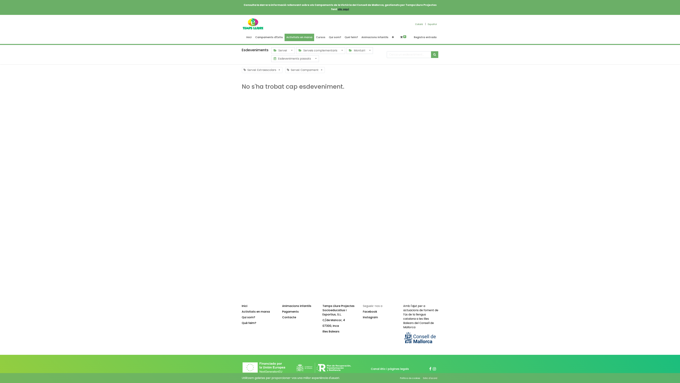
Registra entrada (425, 37)
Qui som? (248, 317)
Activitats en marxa (256, 312)
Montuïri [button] (359, 50)
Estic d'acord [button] (430, 378)
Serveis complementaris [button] (320, 50)
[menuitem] (249, 37)
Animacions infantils (296, 306)
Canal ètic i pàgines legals (390, 369)
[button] (393, 37)
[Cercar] (434, 54)
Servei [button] (283, 50)
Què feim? (249, 323)
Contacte (289, 317)
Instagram (370, 317)
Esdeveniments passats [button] (294, 59)
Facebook (370, 312)
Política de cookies (410, 378)
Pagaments (290, 312)
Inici (244, 306)
